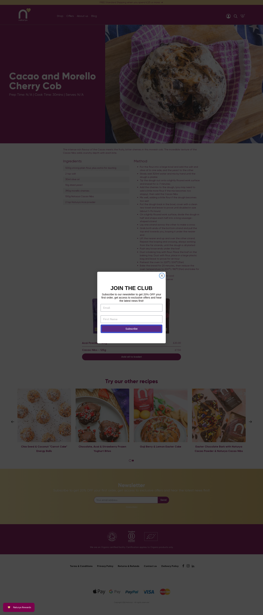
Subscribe (131, 328)
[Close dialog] (162, 275)
